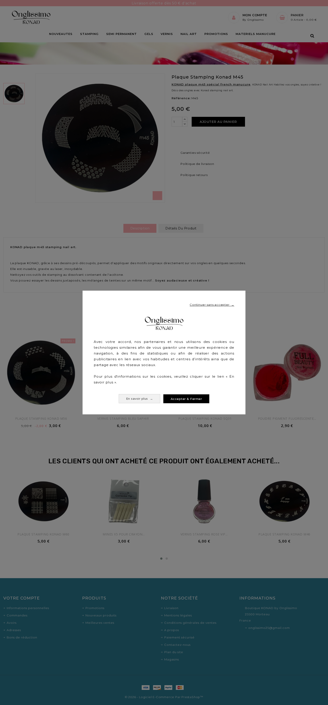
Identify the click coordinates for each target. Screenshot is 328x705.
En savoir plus (139, 398)
